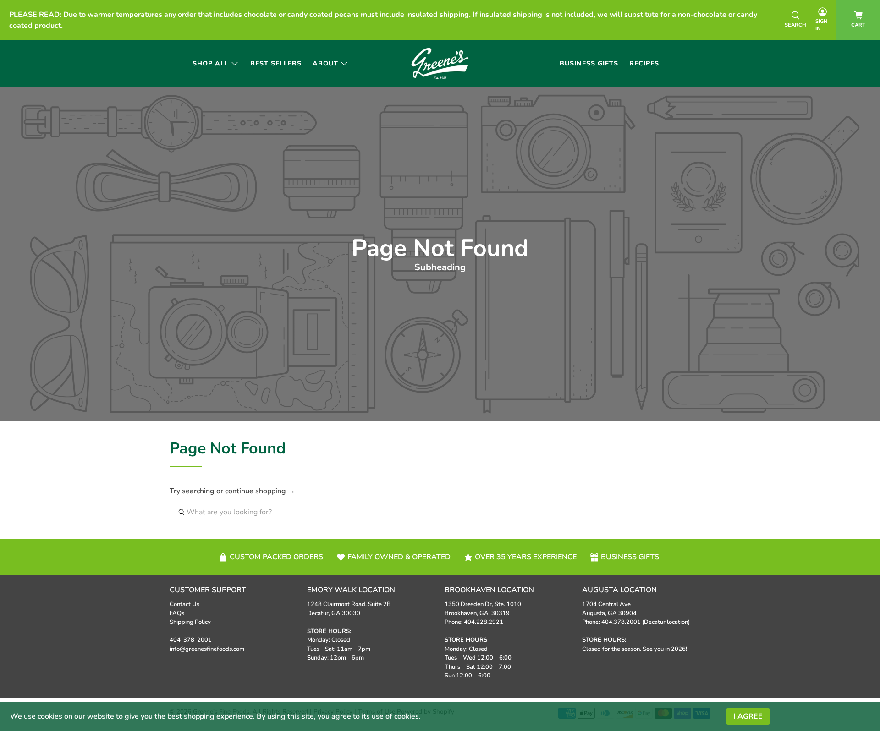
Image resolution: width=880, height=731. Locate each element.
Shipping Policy (190, 622)
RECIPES (644, 63)
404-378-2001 (191, 640)
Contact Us (184, 604)
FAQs (177, 613)
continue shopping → (260, 491)
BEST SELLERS (276, 63)
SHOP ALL (210, 63)
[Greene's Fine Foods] (440, 63)
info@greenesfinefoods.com (207, 649)
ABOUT (325, 63)
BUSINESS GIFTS (589, 63)
